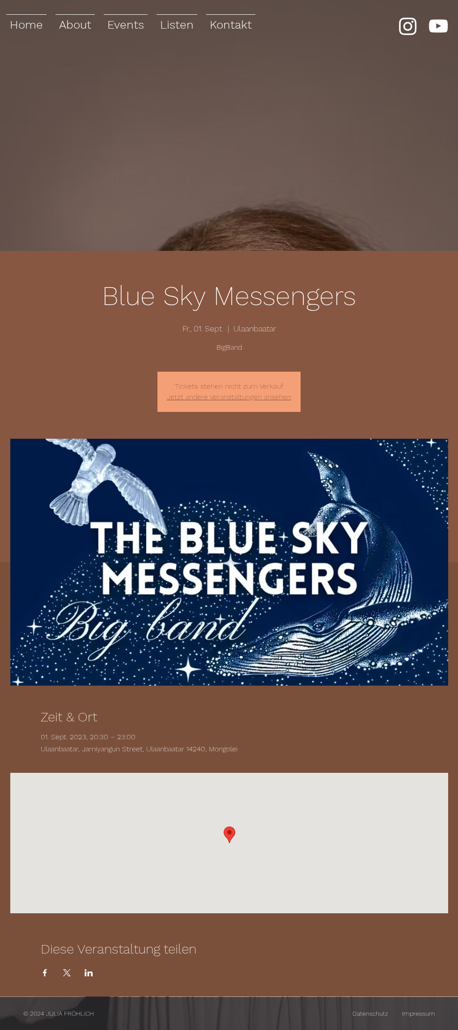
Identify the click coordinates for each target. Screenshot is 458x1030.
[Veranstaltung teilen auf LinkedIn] (89, 972)
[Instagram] (408, 26)
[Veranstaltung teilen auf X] (67, 972)
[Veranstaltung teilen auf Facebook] (45, 972)
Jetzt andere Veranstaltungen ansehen (229, 397)
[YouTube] (438, 26)
